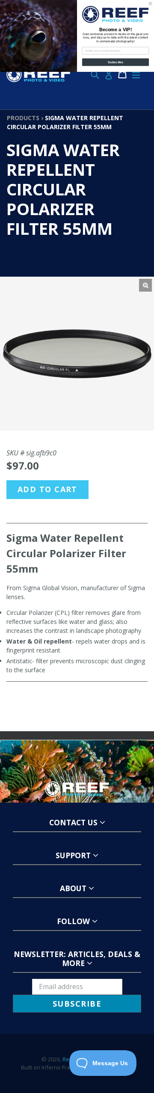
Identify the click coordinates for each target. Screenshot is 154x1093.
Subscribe (115, 62)
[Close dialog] (150, 4)
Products (23, 118)
